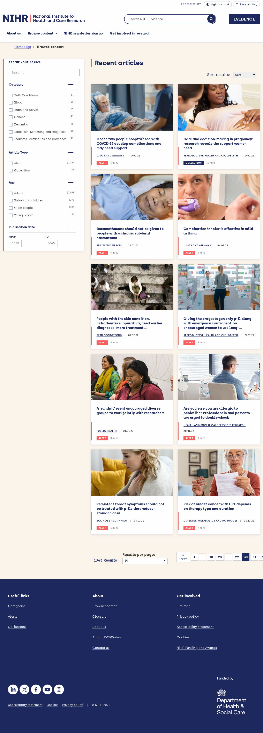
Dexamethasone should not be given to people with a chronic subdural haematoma (130, 233)
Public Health (107, 431)
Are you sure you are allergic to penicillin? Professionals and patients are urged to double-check (216, 412)
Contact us (101, 648)
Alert (44, 163)
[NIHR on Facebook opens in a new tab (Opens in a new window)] (36, 689)
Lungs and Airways (110, 155)
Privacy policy (188, 616)
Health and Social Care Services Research (214, 425)
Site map (183, 606)
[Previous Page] (194, 557)
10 (211, 557)
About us (14, 33)
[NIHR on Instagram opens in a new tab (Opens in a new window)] (59, 689)
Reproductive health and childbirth (210, 155)
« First (183, 557)
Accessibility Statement (195, 627)
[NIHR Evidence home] (44, 18)
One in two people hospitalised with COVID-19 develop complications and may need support (129, 143)
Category (16, 84)
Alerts (12, 616)
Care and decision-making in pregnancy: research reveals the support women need (218, 143)
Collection (44, 170)
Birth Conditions (44, 95)
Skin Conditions (109, 335)
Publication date (22, 227)
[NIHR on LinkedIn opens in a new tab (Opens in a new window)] (13, 689)
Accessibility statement (25, 705)
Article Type (18, 152)
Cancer (44, 117)
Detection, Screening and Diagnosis (44, 132)
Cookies (183, 637)
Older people (44, 208)
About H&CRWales (106, 637)
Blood (44, 102)
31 (254, 557)
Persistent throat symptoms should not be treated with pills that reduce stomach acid (130, 508)
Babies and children (44, 200)
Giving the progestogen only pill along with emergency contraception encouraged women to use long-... (217, 323)
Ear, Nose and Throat (112, 520)
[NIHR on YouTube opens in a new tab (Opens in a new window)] (47, 689)
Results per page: (138, 554)
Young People (44, 215)
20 (220, 557)
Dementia (44, 124)
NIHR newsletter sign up (83, 33)
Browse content (40, 33)
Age (12, 182)
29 (237, 557)
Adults (44, 193)
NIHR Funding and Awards (197, 648)
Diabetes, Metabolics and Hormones (44, 139)
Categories (16, 606)
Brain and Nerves (44, 110)
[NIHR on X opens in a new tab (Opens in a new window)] (24, 689)
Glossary (99, 616)
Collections (17, 627)
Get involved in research (130, 33)
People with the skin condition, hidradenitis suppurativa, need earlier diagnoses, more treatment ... (130, 323)
